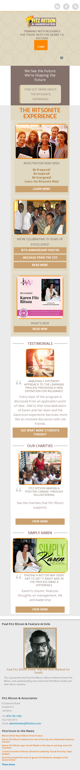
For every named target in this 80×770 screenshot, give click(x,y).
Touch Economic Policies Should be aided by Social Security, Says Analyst (37, 752)
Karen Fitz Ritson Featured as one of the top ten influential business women (38, 740)
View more (8, 764)
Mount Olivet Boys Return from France (22, 735)
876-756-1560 (14, 716)
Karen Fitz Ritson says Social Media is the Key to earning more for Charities (37, 746)
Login (41, 46)
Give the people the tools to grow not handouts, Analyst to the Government (35, 758)
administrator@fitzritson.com (25, 723)
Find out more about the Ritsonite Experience (40, 94)
